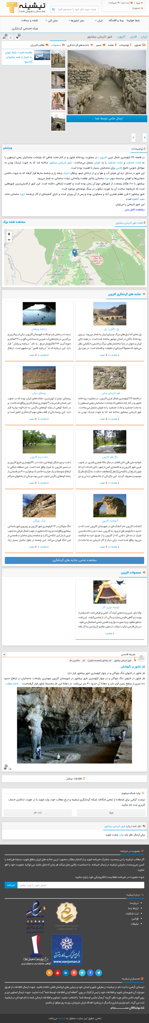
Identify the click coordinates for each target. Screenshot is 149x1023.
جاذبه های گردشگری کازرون (124, 294)
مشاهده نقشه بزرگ (14, 222)
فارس (133, 36)
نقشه (102, 355)
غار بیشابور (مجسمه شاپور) (99, 660)
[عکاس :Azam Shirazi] (107, 82)
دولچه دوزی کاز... (110, 607)
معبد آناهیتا (138, 199)
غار (83, 660)
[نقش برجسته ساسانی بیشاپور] (58, 80)
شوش (97, 162)
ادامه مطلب (11, 683)
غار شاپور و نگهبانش (133, 666)
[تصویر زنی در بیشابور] (58, 101)
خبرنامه (113, 3)
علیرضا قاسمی (128, 654)
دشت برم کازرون (39, 457)
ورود (138, 3)
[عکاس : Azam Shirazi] (58, 122)
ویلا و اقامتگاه (116, 20)
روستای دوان (39, 393)
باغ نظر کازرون (110, 457)
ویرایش (7, 148)
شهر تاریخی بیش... (110, 393)
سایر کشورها (77, 20)
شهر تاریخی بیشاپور (60, 162)
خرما (66, 173)
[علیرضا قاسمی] (141, 657)
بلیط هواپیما (133, 20)
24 (6, 766)
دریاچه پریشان (39, 329)
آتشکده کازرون (110, 521)
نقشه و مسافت (29, 20)
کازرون (121, 36)
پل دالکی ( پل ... (110, 329)
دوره (107, 178)
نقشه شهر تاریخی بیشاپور (129, 223)
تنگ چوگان (39, 521)
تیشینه (61, 1018)
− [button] (9, 239)
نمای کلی (52, 20)
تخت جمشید (133, 162)
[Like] (5, 769)
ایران (99, 20)
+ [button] (9, 234)
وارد (121, 835)
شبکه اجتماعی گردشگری (25, 28)
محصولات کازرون (131, 573)
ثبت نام (126, 3)
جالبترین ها (75, 660)
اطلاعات (113, 355)
